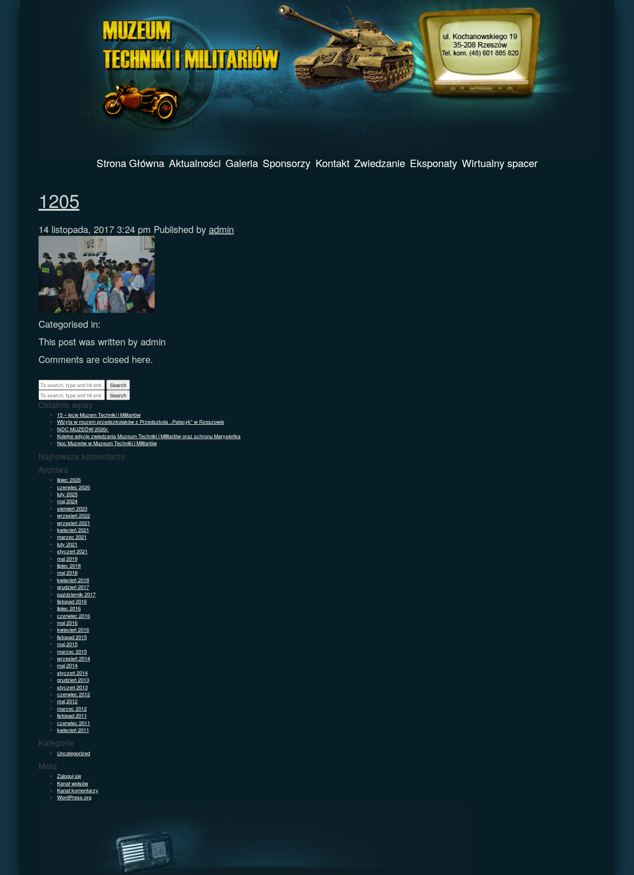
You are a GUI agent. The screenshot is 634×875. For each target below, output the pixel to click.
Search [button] (118, 385)
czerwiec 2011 (73, 722)
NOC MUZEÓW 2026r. (83, 429)
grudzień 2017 (73, 586)
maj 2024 (67, 501)
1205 (59, 200)
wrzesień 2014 (73, 658)
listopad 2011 (72, 715)
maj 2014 (67, 665)
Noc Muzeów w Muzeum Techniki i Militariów (107, 443)
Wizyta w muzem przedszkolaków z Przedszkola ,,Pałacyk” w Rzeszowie (140, 421)
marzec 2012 (72, 708)
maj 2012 (67, 701)
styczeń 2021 (72, 551)
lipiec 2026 (69, 479)
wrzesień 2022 (73, 515)
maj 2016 (67, 622)
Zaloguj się (69, 775)
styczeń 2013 (72, 687)
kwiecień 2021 (73, 529)
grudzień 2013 (73, 679)
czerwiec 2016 (73, 615)
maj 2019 (67, 558)
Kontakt (332, 163)
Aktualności (195, 163)
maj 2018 (67, 572)
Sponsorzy (287, 163)
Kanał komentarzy (77, 790)
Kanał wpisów (72, 783)
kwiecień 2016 (73, 629)
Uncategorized (73, 753)
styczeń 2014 (72, 672)
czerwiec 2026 (73, 487)
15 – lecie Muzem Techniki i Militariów (99, 414)
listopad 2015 (72, 637)
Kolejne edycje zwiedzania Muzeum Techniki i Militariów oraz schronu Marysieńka (148, 436)
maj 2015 (67, 644)
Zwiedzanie (379, 163)
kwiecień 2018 (73, 579)
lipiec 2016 (69, 608)
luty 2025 (67, 494)
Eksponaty (433, 163)
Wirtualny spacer (499, 163)
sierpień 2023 (72, 508)
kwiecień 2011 (73, 729)
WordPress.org (74, 797)
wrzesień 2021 (73, 522)
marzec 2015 (72, 651)
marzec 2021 (72, 536)
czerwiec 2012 (73, 694)
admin (221, 229)
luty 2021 (67, 544)
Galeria (242, 163)
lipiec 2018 (69, 565)
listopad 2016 (72, 601)
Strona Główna (130, 163)
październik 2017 (76, 594)
